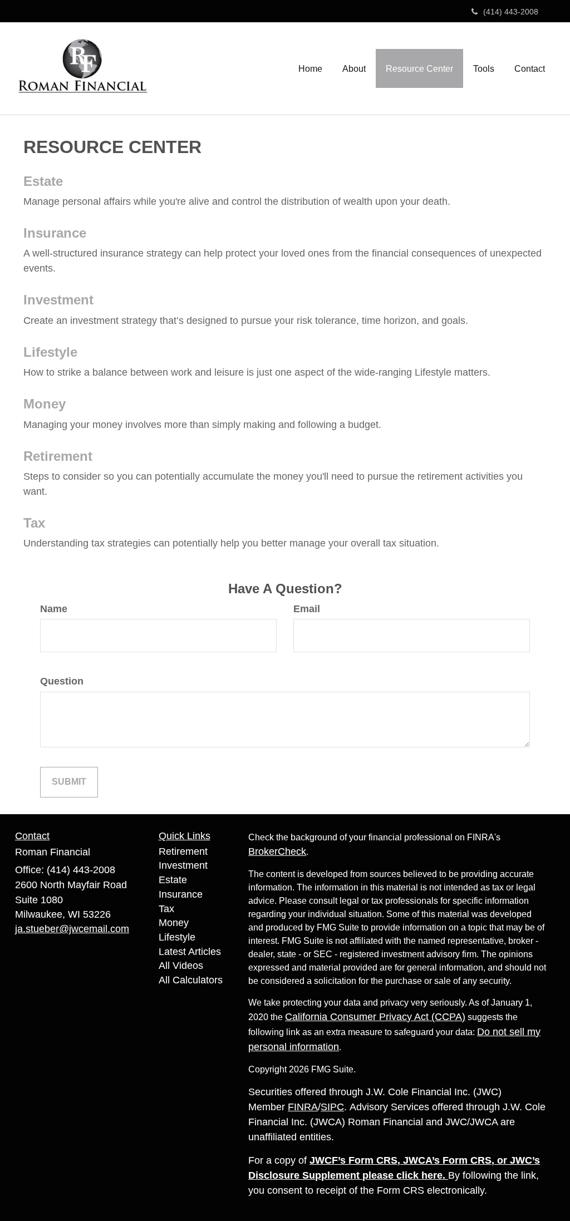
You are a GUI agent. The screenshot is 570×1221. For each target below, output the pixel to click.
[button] (354, 68)
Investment (58, 299)
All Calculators (191, 980)
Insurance (54, 232)
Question (61, 681)
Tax (34, 522)
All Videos (181, 965)
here (432, 1175)
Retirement (57, 456)
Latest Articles (190, 951)
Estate (43, 181)
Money (44, 403)
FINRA (303, 1106)
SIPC (332, 1106)
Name (53, 608)
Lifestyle (50, 352)
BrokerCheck (277, 851)
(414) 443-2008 (510, 11)
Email (306, 608)
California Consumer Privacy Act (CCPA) (375, 1016)
